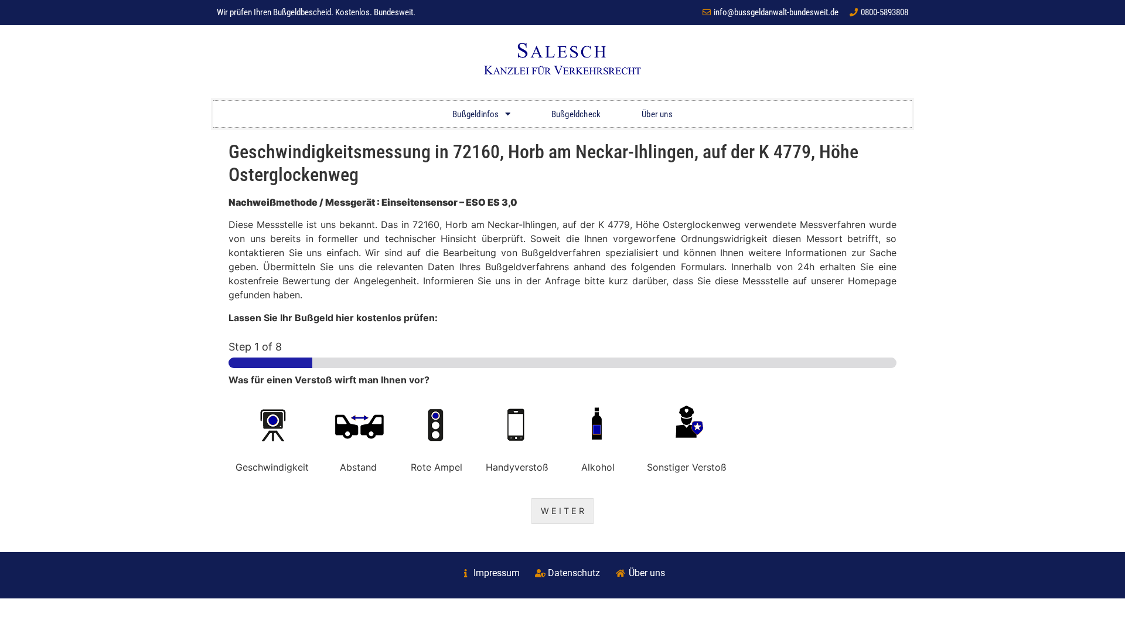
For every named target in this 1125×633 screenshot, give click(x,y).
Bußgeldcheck (576, 114)
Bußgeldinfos (475, 114)
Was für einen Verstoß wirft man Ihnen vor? (329, 380)
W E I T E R (562, 511)
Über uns (657, 114)
